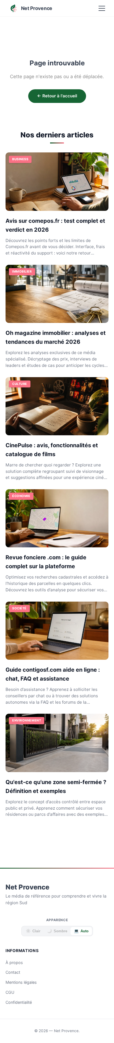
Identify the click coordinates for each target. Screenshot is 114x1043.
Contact (13, 972)
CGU (10, 992)
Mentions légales (21, 982)
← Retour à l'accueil (57, 95)
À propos (14, 962)
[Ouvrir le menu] (102, 8)
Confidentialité (19, 1002)
